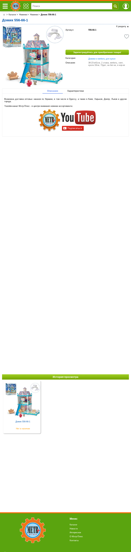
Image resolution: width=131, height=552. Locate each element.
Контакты (74, 540)
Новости (74, 528)
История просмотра (65, 376)
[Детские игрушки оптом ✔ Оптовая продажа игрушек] (4, 14)
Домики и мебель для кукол (102, 59)
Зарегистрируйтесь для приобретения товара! (97, 52)
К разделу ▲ (122, 26)
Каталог (73, 524)
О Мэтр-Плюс (76, 536)
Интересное (75, 532)
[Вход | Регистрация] (126, 6)
